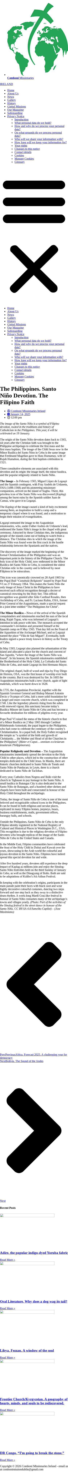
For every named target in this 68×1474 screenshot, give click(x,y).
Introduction (21, 119)
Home (10, 90)
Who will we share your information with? (39, 139)
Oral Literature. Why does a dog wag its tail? (33, 1301)
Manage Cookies (24, 158)
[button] (34, 235)
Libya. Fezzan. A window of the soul (27, 1350)
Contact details (23, 152)
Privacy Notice (15, 116)
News (10, 96)
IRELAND (6, 84)
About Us (12, 93)
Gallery (11, 100)
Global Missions (16, 106)
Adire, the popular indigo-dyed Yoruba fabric (34, 1253)
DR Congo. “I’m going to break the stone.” (32, 1453)
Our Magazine (15, 109)
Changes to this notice (27, 148)
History (11, 103)
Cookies (19, 155)
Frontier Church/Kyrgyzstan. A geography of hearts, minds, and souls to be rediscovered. (33, 1401)
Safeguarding (14, 113)
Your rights (21, 145)
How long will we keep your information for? (41, 142)
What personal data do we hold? (33, 122)
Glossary (20, 161)
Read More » (7, 1259)
